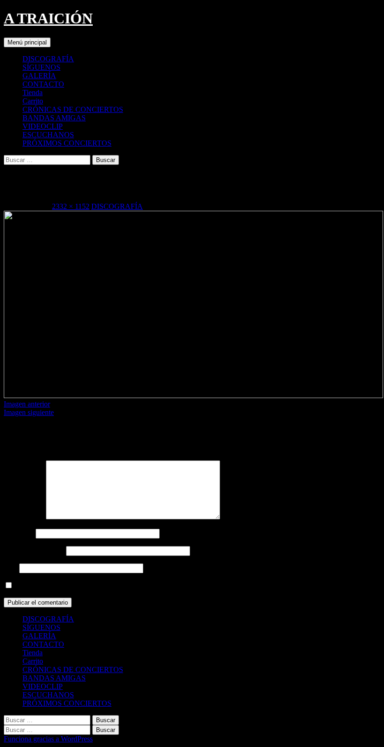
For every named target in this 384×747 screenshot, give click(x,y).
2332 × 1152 (70, 206)
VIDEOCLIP (42, 126)
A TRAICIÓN (48, 18)
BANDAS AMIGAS (54, 118)
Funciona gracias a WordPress (48, 739)
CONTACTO (43, 84)
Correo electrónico (34, 551)
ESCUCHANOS (48, 135)
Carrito (32, 101)
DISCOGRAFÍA (48, 59)
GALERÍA (39, 76)
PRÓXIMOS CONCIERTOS (66, 143)
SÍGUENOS (41, 67)
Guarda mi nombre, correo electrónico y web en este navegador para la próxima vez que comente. (159, 586)
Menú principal (27, 42)
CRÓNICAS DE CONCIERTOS (72, 109)
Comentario (24, 517)
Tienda (32, 92)
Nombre (19, 533)
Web (10, 568)
